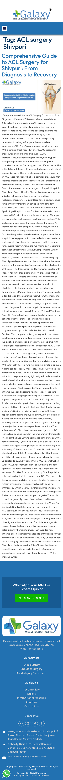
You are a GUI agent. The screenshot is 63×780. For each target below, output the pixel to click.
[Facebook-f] (35, 723)
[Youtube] (21, 723)
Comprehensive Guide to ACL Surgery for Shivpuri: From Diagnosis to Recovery (29, 65)
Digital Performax (38, 773)
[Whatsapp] (42, 723)
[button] (4, 28)
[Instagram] (28, 723)
